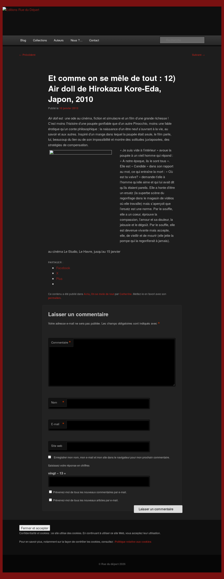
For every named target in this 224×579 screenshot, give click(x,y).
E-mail (57, 424)
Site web (56, 446)
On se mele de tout (102, 294)
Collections (40, 40)
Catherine (125, 294)
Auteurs (59, 40)
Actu (87, 294)
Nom (57, 402)
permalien (54, 298)
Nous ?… (76, 40)
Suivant (198, 55)
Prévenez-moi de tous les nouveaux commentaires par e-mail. (90, 492)
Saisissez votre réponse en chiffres (68, 465)
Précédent (27, 55)
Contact (94, 40)
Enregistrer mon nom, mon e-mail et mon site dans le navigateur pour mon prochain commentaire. (112, 457)
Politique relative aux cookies (133, 542)
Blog (23, 40)
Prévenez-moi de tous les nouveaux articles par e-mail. (85, 500)
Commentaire (61, 342)
